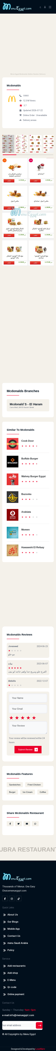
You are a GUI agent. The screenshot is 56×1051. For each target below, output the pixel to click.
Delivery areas (29, 120)
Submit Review (25, 749)
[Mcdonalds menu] (8, 144)
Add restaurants (16, 965)
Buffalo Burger (29, 458)
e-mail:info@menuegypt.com (18, 1015)
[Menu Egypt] (17, 6)
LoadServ (40, 1049)
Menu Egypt (29, 1034)
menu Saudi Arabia (17, 943)
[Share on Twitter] (18, 823)
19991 (26, 96)
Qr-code (11, 987)
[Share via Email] (26, 823)
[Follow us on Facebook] (5, 898)
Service (6, 958)
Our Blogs (12, 921)
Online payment (15, 994)
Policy (10, 950)
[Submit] (40, 1025)
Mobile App (13, 928)
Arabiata (26, 512)
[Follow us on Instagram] (11, 898)
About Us (12, 914)
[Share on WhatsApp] (35, 823)
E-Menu (11, 980)
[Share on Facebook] (10, 823)
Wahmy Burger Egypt (33, 476)
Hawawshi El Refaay (32, 547)
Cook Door (27, 441)
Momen (25, 529)
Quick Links (8, 907)
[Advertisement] (28, 43)
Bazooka (26, 494)
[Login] (45, 6)
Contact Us (13, 936)
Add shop (12, 973)
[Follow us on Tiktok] (18, 898)
